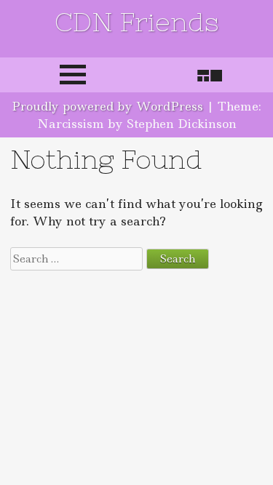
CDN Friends (137, 22)
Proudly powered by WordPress (107, 106)
